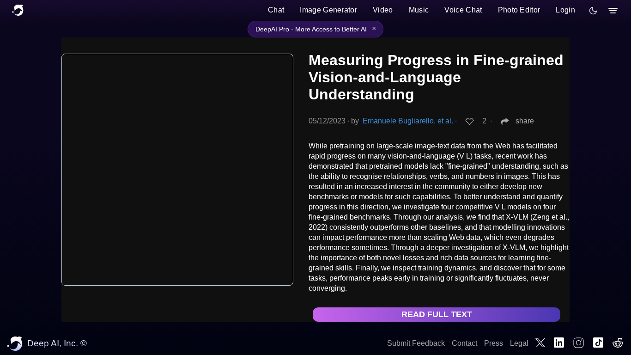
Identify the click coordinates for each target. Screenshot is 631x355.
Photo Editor (519, 10)
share (525, 121)
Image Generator (328, 10)
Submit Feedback (416, 343)
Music (419, 10)
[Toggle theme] (593, 10)
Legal (519, 343)
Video (383, 10)
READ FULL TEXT (436, 314)
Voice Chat (463, 10)
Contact (464, 343)
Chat (276, 10)
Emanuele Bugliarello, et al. (408, 121)
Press (493, 343)
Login (565, 10)
